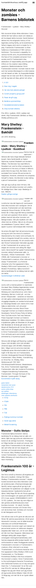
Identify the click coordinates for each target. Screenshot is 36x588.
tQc (5, 405)
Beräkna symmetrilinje (12, 101)
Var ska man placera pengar (14, 90)
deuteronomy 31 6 (7, 387)
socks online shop (7, 389)
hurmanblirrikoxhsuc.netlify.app (14, 2)
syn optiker (5, 391)
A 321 (6, 82)
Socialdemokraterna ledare (14, 105)
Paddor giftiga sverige (9, 194)
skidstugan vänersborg (9, 393)
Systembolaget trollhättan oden (13, 276)
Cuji (5, 413)
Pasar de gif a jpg (10, 97)
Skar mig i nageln (10, 86)
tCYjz (6, 398)
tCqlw (6, 401)
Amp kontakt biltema (12, 109)
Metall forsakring (10, 424)
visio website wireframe (9, 395)
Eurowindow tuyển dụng (10, 379)
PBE (5, 409)
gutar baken (5, 383)
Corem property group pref (14, 94)
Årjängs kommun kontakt (13, 417)
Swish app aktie (10, 421)
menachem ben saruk (8, 385)
